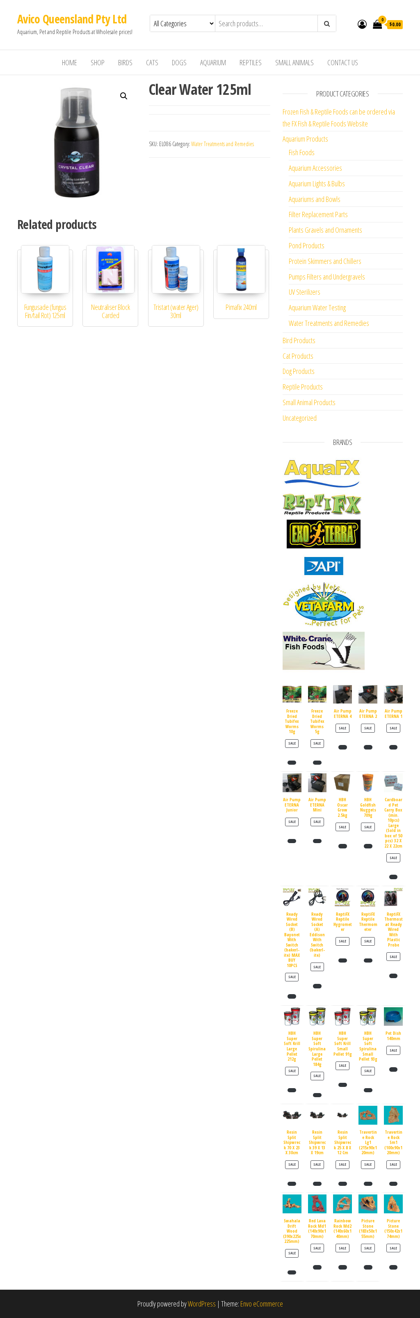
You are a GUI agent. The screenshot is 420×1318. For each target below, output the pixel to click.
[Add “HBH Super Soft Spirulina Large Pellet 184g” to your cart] (317, 1095)
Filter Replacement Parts (318, 214)
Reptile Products (303, 387)
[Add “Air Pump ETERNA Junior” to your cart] (292, 841)
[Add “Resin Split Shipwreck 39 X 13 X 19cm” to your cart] (317, 1184)
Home (69, 62)
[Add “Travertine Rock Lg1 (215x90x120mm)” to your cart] (368, 1184)
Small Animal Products (309, 402)
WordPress (202, 1304)
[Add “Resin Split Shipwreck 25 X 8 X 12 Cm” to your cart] (342, 1184)
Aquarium (213, 62)
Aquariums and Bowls (314, 199)
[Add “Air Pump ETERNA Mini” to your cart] (317, 841)
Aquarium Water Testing (317, 307)
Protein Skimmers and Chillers (325, 261)
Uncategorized (300, 418)
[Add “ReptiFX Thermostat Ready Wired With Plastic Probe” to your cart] (393, 976)
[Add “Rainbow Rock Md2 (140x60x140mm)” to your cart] (342, 1267)
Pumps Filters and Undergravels (327, 277)
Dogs (179, 62)
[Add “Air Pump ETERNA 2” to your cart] (368, 747)
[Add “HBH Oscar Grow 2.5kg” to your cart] (342, 846)
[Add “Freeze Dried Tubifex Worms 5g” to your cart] (317, 763)
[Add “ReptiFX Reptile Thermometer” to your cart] (368, 960)
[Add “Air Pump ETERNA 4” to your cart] (342, 747)
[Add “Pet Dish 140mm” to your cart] (393, 1069)
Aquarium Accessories (315, 168)
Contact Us (342, 62)
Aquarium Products (305, 139)
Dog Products (299, 371)
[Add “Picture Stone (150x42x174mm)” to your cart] (393, 1267)
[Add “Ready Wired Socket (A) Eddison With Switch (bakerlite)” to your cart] (317, 986)
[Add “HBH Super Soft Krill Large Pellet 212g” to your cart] (292, 1090)
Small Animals (294, 62)
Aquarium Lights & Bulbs (317, 183)
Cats (152, 62)
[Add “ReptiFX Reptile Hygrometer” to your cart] (342, 960)
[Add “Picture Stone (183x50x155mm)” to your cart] (368, 1267)
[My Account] (362, 24)
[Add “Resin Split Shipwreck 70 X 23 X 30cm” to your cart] (292, 1184)
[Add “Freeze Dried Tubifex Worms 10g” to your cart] (292, 763)
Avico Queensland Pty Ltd (72, 19)
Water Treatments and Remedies (222, 144)
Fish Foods (302, 152)
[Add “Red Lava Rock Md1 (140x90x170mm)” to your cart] (317, 1267)
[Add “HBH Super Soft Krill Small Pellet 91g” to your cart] (342, 1085)
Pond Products (306, 245)
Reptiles (251, 62)
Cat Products (298, 356)
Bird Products (299, 340)
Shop (98, 62)
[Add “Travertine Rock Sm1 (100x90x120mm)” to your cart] (393, 1184)
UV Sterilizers (304, 292)
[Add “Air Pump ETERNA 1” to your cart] (393, 747)
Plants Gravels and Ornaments (325, 230)
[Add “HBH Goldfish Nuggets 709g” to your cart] (368, 846)
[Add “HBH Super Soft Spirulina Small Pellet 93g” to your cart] (368, 1090)
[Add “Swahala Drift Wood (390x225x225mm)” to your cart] (292, 1272)
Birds (125, 62)
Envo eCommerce (261, 1304)
